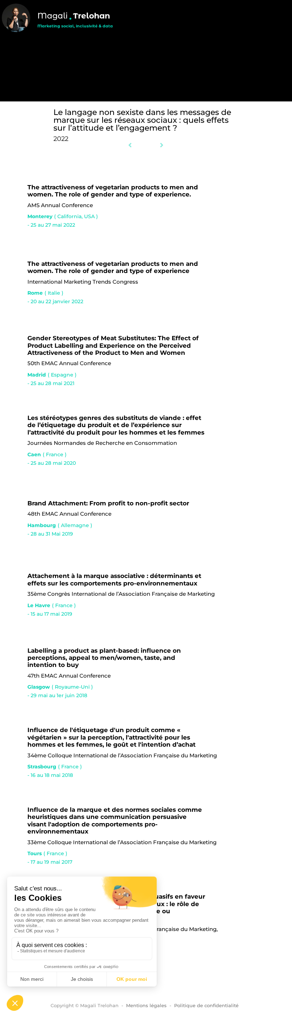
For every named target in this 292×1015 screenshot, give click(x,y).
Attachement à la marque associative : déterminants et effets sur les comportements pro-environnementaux (114, 579)
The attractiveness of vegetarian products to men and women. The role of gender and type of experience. (112, 191)
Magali (52, 16)
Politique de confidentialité (206, 1005)
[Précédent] (137, 145)
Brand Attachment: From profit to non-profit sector (108, 503)
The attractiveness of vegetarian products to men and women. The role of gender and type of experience (112, 267)
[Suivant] (155, 145)
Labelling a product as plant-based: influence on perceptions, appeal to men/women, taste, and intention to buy (104, 658)
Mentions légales (146, 1005)
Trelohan (91, 16)
